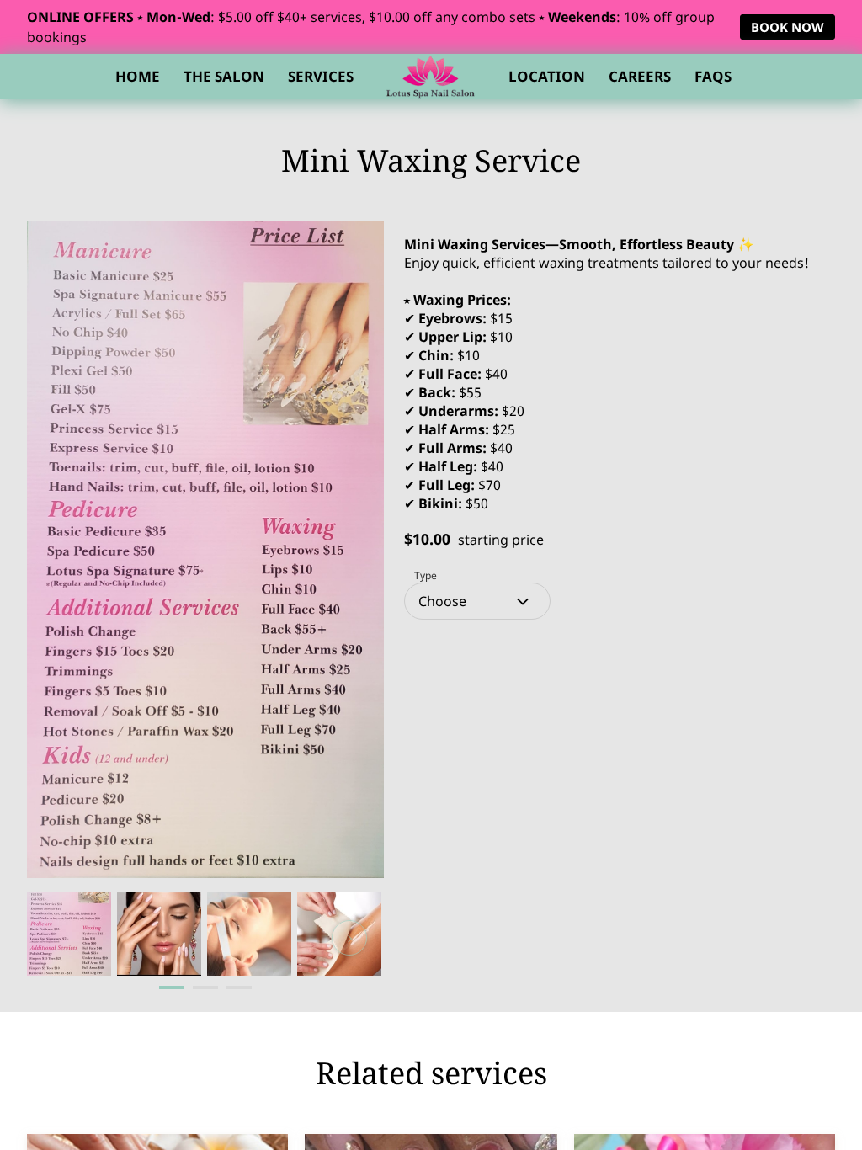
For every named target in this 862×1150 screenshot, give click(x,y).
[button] (477, 601)
